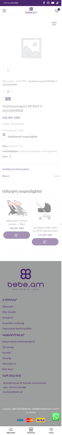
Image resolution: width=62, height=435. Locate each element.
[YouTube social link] (52, 2)
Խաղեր (6, 352)
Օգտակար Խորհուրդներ (17, 328)
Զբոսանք (8, 347)
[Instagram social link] (48, 2)
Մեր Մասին (9, 312)
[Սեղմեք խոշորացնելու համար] (8, 70)
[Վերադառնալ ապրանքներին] (8, 92)
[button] (16, 235)
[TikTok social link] (57, 2)
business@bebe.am (13, 392)
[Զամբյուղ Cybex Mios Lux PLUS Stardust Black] (45, 211)
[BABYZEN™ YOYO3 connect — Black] (16, 208)
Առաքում (7, 317)
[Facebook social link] (44, 2)
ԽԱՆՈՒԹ (21, 81)
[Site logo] (31, 10)
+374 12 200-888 (10, 3)
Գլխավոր (8, 81)
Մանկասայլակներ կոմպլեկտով (38, 151)
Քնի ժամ (7, 369)
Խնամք (6, 358)
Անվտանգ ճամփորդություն (18, 341)
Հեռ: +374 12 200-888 (14, 387)
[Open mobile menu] (4, 11)
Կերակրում (9, 363)
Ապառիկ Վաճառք (13, 323)
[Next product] (12, 92)
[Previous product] (4, 92)
